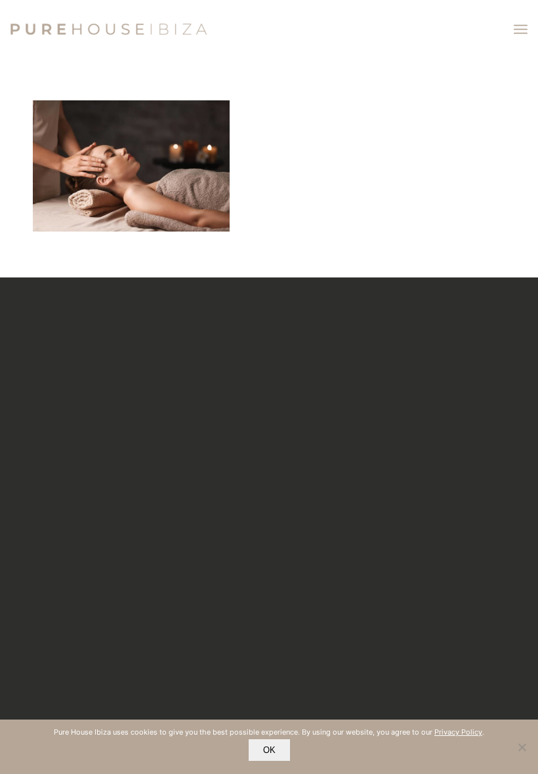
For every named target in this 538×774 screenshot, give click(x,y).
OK (269, 750)
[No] (521, 747)
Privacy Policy (458, 732)
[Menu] (521, 29)
